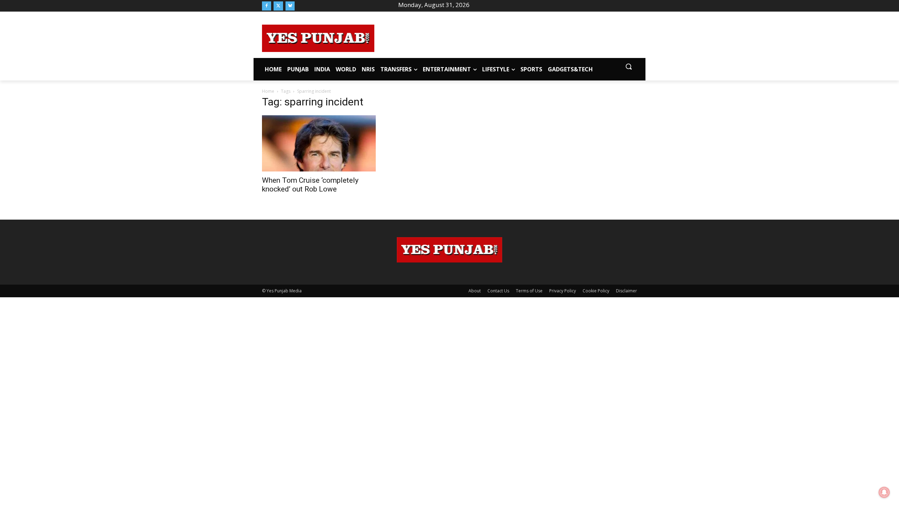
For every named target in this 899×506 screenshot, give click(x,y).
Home (268, 91)
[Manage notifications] (884, 492)
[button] (628, 66)
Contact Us (498, 291)
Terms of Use (529, 291)
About (474, 291)
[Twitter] (278, 6)
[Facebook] (266, 6)
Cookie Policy (596, 291)
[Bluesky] (290, 6)
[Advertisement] (506, 37)
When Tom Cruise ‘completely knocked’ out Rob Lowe (310, 184)
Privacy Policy (562, 291)
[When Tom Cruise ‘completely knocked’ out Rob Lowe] (319, 143)
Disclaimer (626, 291)
